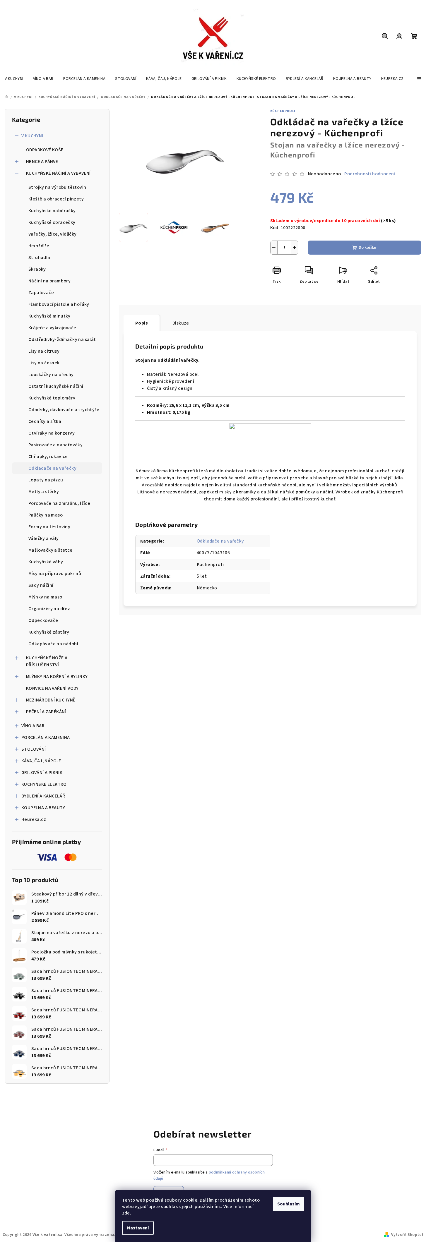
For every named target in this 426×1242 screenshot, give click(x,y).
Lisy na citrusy (43, 351)
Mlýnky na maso (45, 597)
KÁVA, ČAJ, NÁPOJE (41, 761)
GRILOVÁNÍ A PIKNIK (41, 772)
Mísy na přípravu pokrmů (54, 573)
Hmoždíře (38, 246)
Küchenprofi (283, 111)
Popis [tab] (141, 323)
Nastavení (138, 1228)
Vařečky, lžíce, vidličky (52, 234)
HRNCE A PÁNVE (42, 161)
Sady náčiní (40, 585)
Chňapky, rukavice (48, 456)
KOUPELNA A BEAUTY (43, 807)
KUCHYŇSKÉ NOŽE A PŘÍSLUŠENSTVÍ (46, 661)
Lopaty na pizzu (45, 480)
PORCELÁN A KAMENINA (45, 737)
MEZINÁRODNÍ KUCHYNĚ (51, 700)
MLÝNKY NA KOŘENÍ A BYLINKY (57, 676)
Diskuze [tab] (180, 323)
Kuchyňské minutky (49, 316)
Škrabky (37, 269)
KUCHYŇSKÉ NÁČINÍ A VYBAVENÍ (58, 173)
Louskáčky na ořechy (51, 374)
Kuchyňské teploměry (52, 398)
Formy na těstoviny (49, 527)
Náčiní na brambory (49, 281)
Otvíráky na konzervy (51, 433)
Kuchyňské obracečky (52, 222)
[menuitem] (14, 78)
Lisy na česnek (44, 363)
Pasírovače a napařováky (55, 445)
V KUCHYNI (32, 136)
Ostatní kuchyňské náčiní (55, 386)
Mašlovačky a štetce (50, 550)
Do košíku (367, 248)
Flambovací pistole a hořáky (58, 304)
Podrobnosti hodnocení (369, 174)
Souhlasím (288, 1204)
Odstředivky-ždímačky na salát (62, 339)
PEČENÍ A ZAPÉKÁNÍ (46, 712)
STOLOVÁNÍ (33, 749)
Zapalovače (41, 292)
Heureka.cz (33, 819)
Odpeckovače (43, 620)
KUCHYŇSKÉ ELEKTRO (44, 784)
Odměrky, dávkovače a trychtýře (63, 409)
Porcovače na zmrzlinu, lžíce (59, 503)
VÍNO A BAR (33, 726)
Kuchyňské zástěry (48, 632)
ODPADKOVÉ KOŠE (45, 150)
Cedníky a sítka (44, 421)
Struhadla (39, 257)
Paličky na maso (45, 515)
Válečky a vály (43, 538)
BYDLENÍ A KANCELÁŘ (43, 796)
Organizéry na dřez (49, 608)
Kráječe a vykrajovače (52, 328)
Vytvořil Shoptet (407, 1235)
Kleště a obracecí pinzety (56, 199)
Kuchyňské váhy (45, 562)
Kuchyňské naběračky (52, 210)
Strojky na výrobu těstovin (57, 187)
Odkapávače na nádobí (53, 644)
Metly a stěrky (43, 491)
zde (126, 1213)
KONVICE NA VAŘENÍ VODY (52, 688)
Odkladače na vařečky (52, 468)
